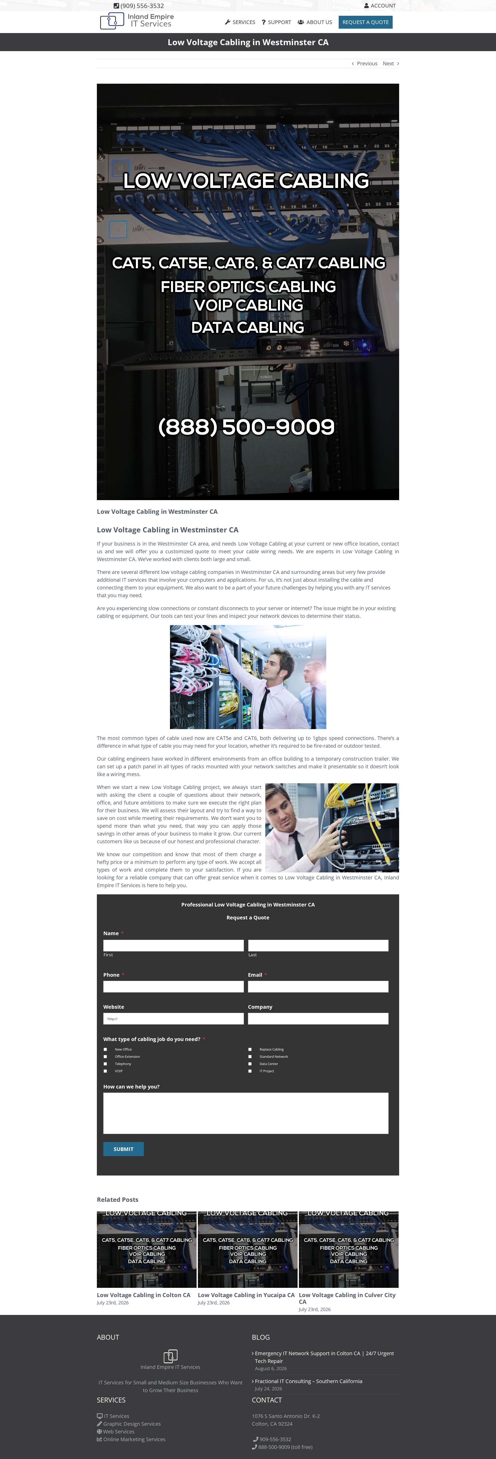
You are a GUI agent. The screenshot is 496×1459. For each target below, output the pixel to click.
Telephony (123, 1064)
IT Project (267, 1071)
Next (388, 63)
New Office (123, 1049)
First (108, 955)
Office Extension (127, 1056)
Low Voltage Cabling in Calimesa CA (344, 1298)
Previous (367, 63)
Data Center (269, 1064)
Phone (114, 975)
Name (113, 933)
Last (253, 955)
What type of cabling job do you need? (154, 1039)
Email (257, 975)
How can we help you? (131, 1086)
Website (113, 1007)
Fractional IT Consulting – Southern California (308, 1381)
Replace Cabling (272, 1049)
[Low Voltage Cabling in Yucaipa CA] (147, 1248)
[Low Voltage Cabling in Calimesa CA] (349, 1248)
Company (260, 1007)
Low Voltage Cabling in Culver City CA (246, 1298)
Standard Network (274, 1056)
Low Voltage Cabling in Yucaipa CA (145, 1295)
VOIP (119, 1071)
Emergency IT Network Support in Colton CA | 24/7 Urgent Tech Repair (324, 1357)
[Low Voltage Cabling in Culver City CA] (248, 1248)
